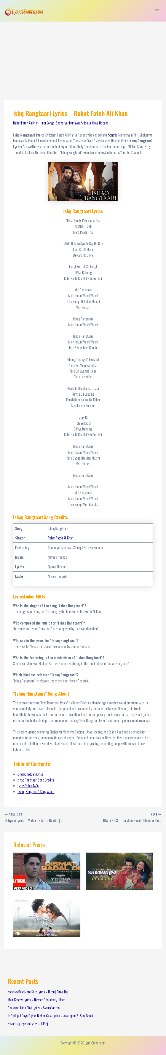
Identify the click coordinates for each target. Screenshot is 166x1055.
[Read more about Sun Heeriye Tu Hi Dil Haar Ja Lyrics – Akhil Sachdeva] (119, 870)
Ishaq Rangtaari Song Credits (36, 780)
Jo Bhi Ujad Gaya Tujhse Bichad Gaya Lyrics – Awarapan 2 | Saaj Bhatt (50, 1015)
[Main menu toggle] (157, 11)
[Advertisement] (83, 54)
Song (111, 135)
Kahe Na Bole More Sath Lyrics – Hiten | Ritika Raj (38, 991)
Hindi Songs (47, 123)
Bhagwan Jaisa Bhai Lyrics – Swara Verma (34, 1007)
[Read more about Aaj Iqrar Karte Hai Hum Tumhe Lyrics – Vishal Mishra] (46, 917)
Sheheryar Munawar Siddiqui (73, 123)
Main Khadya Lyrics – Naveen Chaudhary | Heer (36, 999)
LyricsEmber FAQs (28, 785)
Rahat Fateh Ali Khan (25, 123)
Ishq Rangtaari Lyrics (30, 774)
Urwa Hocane (100, 123)
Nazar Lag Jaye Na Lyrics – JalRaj (28, 1023)
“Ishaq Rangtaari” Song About (36, 791)
